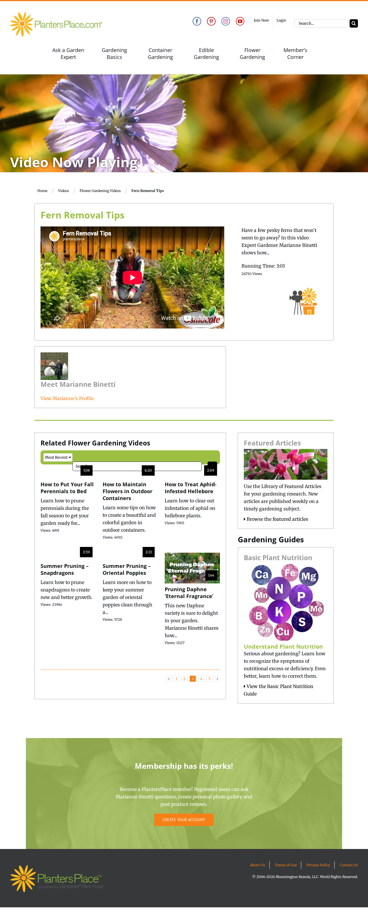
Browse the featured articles (277, 519)
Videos (63, 191)
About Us (257, 865)
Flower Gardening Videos (100, 191)
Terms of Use (286, 865)
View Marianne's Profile (67, 398)
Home (42, 191)
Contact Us (349, 865)
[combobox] (320, 23)
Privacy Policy (318, 865)
